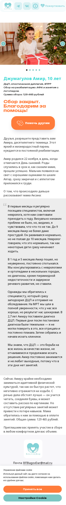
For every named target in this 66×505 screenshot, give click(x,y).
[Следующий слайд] (62, 43)
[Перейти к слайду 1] (26, 70)
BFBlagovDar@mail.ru (37, 463)
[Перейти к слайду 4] (36, 70)
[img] (18, 6)
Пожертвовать (55, 6)
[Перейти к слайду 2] (30, 70)
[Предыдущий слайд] (3, 43)
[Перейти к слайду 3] (33, 70)
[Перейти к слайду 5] (39, 70)
